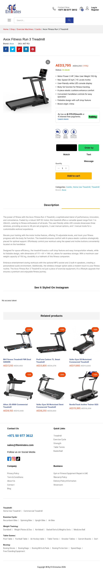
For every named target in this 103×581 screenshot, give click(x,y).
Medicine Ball (79, 530)
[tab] (51, 206)
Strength (57, 443)
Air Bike (51, 520)
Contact (10, 485)
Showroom (58, 485)
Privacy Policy (13, 473)
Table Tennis (59, 447)
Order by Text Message (88, 148)
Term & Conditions (15, 477)
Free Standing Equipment (14, 551)
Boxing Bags (23, 548)
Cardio (69, 187)
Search (69, 20)
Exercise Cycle (60, 439)
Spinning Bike (26, 520)
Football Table (21, 539)
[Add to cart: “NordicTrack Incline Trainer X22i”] (81, 400)
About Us (11, 481)
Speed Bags (76, 548)
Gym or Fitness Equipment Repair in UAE (71, 473)
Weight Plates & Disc (23, 530)
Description (51, 205)
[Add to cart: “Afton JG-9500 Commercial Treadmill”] (15, 400)
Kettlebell (39, 530)
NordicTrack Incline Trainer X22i (83, 404)
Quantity (59, 163)
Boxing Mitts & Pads (40, 548)
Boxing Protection (60, 548)
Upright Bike (40, 520)
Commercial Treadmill (33, 511)
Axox (12, 43)
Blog (9, 488)
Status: (59, 70)
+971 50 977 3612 (20, 435)
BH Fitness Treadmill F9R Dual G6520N (17, 360)
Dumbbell (7, 530)
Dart (96, 539)
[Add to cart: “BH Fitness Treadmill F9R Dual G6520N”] (15, 355)
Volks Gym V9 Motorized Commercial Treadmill (80, 360)
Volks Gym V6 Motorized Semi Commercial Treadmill (49, 405)
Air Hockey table (37, 539)
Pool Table (7, 539)
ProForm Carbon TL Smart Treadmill (48, 360)
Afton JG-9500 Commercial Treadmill (15, 405)
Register (95, 10)
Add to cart (73, 175)
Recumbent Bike (10, 520)
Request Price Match (67, 148)
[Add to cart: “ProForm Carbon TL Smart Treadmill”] (48, 355)
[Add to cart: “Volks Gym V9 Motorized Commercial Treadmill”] (81, 355)
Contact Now (63, 7)
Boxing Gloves (9, 548)
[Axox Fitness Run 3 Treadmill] (6, 49)
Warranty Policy (60, 477)
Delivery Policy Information (65, 481)
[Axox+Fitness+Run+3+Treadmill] (12, 49)
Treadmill (95, 187)
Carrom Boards (84, 539)
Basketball (58, 451)
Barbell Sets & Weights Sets (59, 530)
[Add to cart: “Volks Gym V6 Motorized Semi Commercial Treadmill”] (48, 400)
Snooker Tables (68, 539)
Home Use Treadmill (81, 187)
